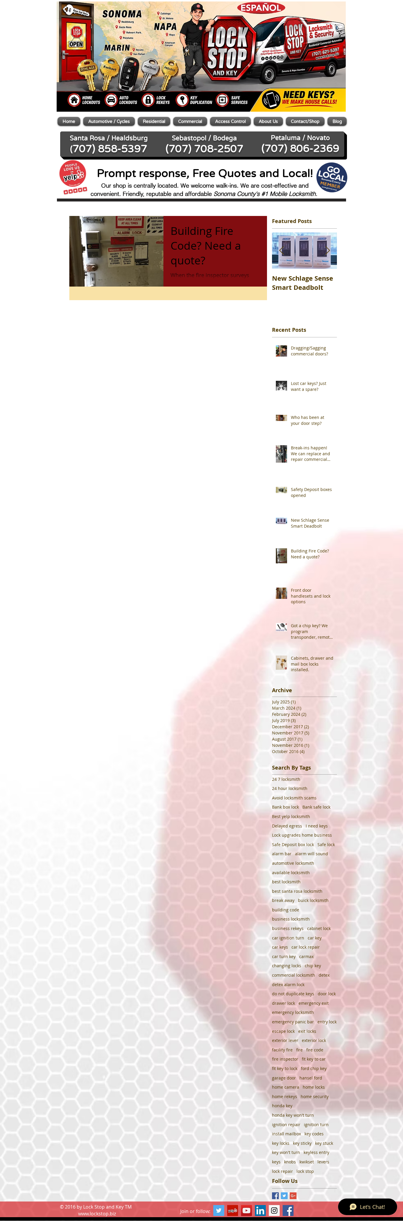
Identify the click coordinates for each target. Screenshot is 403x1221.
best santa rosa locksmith (297, 891)
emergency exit (314, 1003)
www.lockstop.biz (97, 1213)
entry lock (327, 1022)
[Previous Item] (281, 250)
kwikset (306, 1162)
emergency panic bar (293, 1022)
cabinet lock (319, 928)
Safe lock (326, 844)
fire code (314, 1050)
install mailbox (286, 1134)
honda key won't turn (293, 1115)
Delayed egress (287, 826)
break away (283, 900)
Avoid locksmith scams (294, 798)
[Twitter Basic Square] (284, 1195)
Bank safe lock (316, 807)
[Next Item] (327, 250)
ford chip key (314, 1068)
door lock (327, 993)
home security (315, 1096)
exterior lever (285, 1040)
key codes (314, 1134)
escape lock (283, 1031)
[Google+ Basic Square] (293, 1195)
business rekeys (288, 928)
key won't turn (286, 1152)
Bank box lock (285, 807)
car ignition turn (288, 938)
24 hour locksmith (289, 788)
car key (315, 938)
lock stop (305, 1171)
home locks (314, 1087)
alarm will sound (311, 853)
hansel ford (310, 1078)
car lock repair (305, 947)
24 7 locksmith (286, 779)
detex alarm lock (288, 984)
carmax (306, 956)
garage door (284, 1078)
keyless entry (316, 1152)
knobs (290, 1162)
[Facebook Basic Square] (275, 1195)
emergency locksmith (293, 1012)
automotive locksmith (293, 863)
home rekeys (284, 1096)
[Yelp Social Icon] (232, 1210)
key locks (280, 1143)
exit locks (307, 1031)
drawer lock (283, 1003)
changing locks (286, 965)
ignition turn (316, 1124)
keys (276, 1162)
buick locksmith (313, 900)
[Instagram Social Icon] (274, 1210)
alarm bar (281, 853)
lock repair (282, 1171)
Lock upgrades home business (302, 835)
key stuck (324, 1143)
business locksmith (291, 919)
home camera (285, 1087)
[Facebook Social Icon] (288, 1210)
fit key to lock (284, 1068)
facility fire (282, 1050)
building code (285, 910)
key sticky (302, 1143)
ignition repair (286, 1124)
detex (324, 975)
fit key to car (314, 1059)
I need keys (317, 826)
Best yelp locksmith (291, 816)
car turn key (284, 956)
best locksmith (286, 882)
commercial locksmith (293, 975)
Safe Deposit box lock (293, 844)
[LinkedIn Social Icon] (260, 1210)
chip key (313, 965)
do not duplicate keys (293, 993)
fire (299, 1050)
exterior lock (314, 1040)
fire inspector (285, 1059)
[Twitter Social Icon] (218, 1210)
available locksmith (291, 872)
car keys (280, 947)
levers (323, 1162)
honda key (282, 1105)
